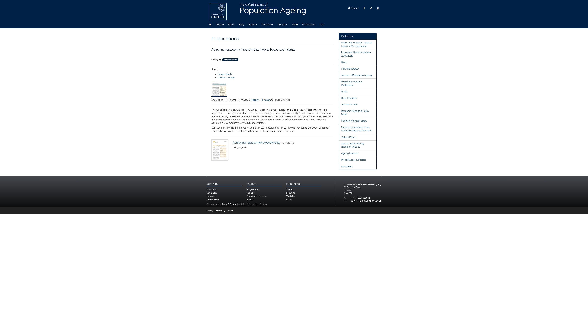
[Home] (210, 24)
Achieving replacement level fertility (256, 142)
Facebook (291, 193)
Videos (250, 199)
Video (295, 24)
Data (322, 24)
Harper (255, 100)
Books (344, 91)
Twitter (289, 189)
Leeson (266, 100)
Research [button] (267, 24)
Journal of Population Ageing (356, 75)
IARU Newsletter (350, 68)
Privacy (210, 211)
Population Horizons (256, 196)
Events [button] (252, 24)
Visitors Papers (348, 137)
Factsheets (347, 166)
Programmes (253, 189)
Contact (354, 8)
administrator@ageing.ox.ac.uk (366, 201)
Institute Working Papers (354, 120)
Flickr (289, 199)
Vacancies (212, 193)
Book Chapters (349, 98)
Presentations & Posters (353, 159)
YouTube (290, 196)
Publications (308, 24)
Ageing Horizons (349, 153)
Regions (250, 193)
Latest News (213, 199)
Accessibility (219, 211)
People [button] (281, 24)
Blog (241, 24)
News (231, 24)
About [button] (219, 24)
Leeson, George (226, 77)
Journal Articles (349, 104)
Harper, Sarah (225, 74)
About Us (211, 189)
